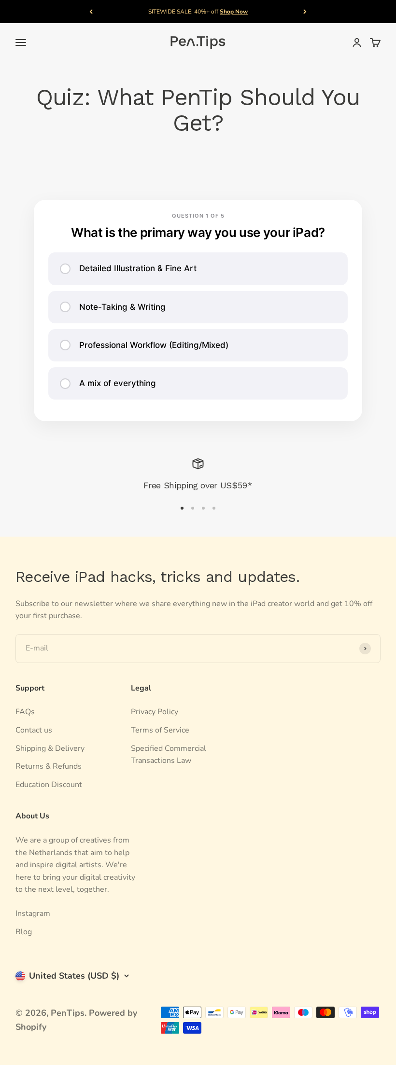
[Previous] (91, 11)
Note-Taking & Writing (122, 307)
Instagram (32, 913)
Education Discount (48, 784)
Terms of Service (160, 730)
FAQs (25, 711)
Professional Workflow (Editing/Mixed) (153, 345)
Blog (23, 932)
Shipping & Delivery (50, 748)
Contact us (33, 730)
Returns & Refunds (48, 766)
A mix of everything (117, 383)
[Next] (305, 11)
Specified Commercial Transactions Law (168, 754)
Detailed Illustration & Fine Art (138, 268)
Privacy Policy (154, 711)
